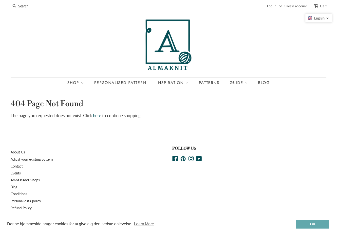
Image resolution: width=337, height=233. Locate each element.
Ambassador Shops (25, 180)
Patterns (209, 82)
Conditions (19, 194)
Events (16, 173)
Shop (74, 82)
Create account (295, 5)
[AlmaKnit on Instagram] (191, 159)
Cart (323, 5)
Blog (264, 82)
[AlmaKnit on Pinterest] (183, 159)
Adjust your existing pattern (32, 159)
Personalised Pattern (120, 82)
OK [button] (312, 224)
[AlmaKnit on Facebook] (175, 159)
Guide (237, 82)
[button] (318, 18)
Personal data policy (26, 201)
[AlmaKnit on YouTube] (199, 159)
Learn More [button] (144, 224)
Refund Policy (21, 208)
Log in (271, 5)
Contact (17, 166)
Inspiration (170, 82)
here (97, 115)
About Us (18, 152)
